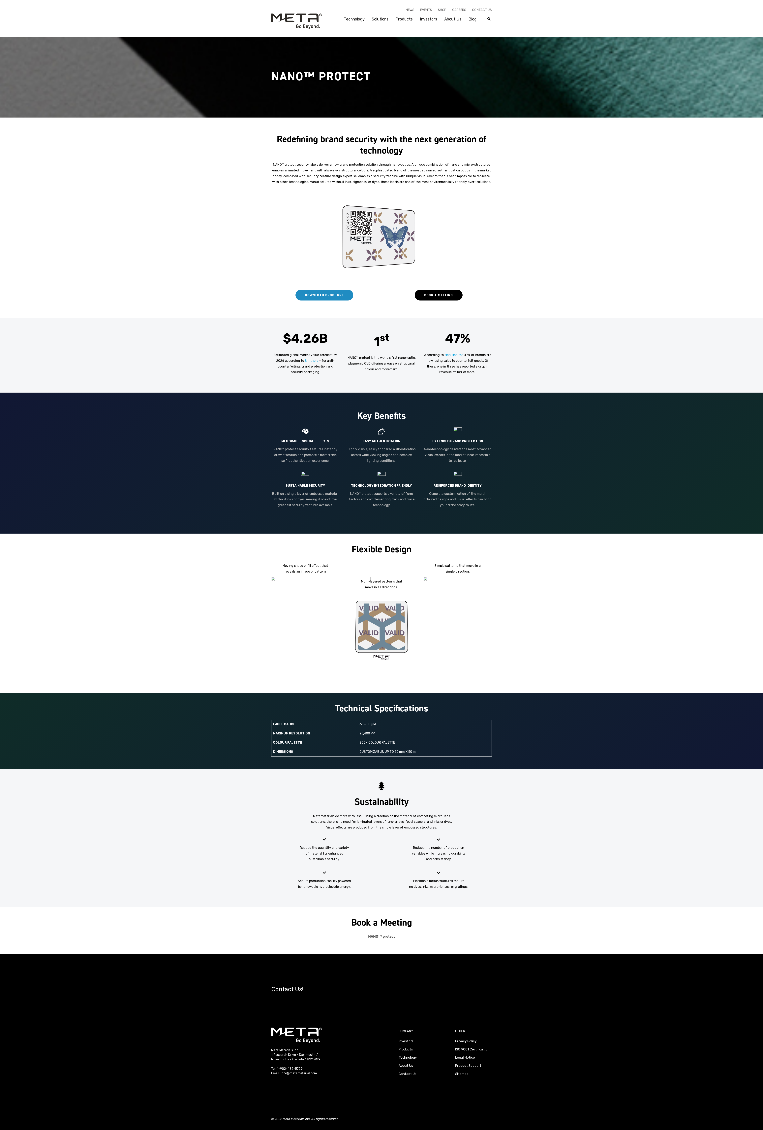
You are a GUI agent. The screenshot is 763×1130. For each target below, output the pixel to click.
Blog (473, 19)
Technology (354, 19)
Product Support (468, 1066)
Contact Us (482, 10)
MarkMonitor (453, 355)
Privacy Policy (465, 1041)
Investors (428, 19)
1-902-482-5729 (290, 1069)
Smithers (312, 361)
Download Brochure (324, 295)
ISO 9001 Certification (472, 1049)
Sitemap (462, 1074)
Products (404, 19)
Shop (442, 10)
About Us (452, 19)
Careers (459, 10)
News (410, 10)
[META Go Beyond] (296, 21)
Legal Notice (465, 1057)
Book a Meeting (438, 295)
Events (426, 10)
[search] (489, 19)
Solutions (380, 19)
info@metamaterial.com (299, 1073)
